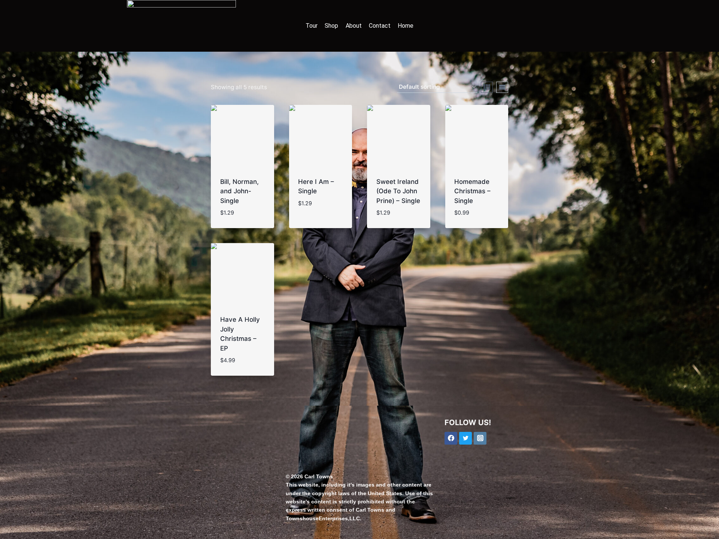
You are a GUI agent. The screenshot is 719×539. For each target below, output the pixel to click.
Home (405, 25)
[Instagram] (480, 438)
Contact (380, 25)
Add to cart (317, 215)
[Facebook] (451, 438)
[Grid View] (487, 87)
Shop (331, 25)
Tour (312, 25)
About (354, 25)
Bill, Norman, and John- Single (239, 191)
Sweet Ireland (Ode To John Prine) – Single (398, 191)
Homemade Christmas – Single (472, 191)
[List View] (502, 87)
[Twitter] (465, 438)
